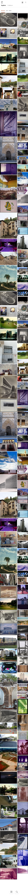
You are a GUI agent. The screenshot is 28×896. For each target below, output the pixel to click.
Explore (3, 5)
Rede (10, 10)
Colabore (10, 5)
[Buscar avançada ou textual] (17, 892)
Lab (7, 10)
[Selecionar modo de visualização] (11, 892)
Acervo (3, 10)
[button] (22, 2)
